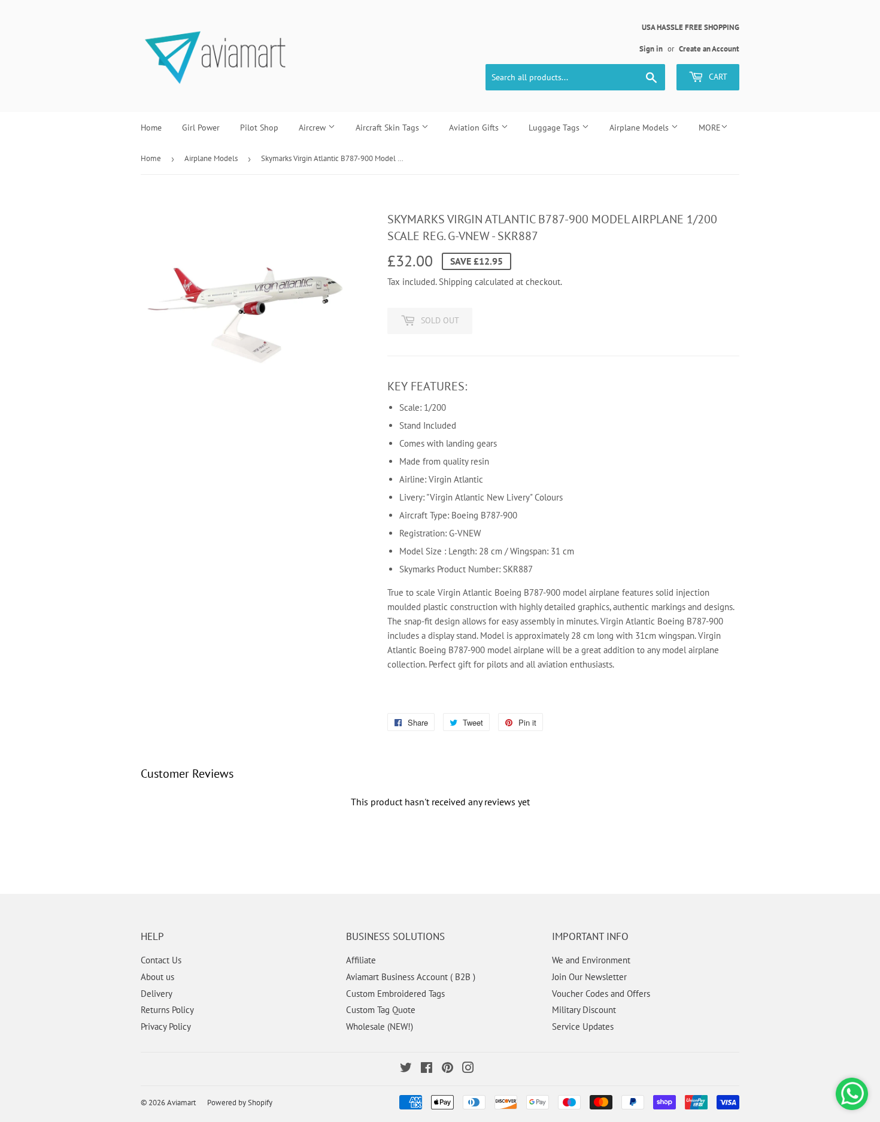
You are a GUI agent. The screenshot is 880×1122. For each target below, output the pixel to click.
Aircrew (313, 127)
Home (151, 127)
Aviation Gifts (475, 127)
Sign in (651, 49)
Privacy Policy (166, 1026)
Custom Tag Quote (380, 1009)
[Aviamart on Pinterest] (447, 1069)
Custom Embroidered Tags (395, 993)
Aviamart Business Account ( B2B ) (410, 976)
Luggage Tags (555, 127)
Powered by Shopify (239, 1102)
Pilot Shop (259, 127)
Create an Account (709, 49)
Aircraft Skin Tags (388, 127)
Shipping (455, 281)
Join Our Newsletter (589, 976)
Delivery (156, 993)
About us (157, 976)
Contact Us (161, 960)
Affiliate (361, 960)
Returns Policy (167, 1009)
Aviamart (181, 1102)
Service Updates (583, 1026)
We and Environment (591, 960)
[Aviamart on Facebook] (426, 1069)
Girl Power (201, 127)
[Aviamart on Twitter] (406, 1069)
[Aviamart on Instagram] (468, 1069)
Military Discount (584, 1009)
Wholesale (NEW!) (379, 1026)
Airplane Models (640, 127)
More (710, 127)
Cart (716, 76)
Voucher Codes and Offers (601, 993)
